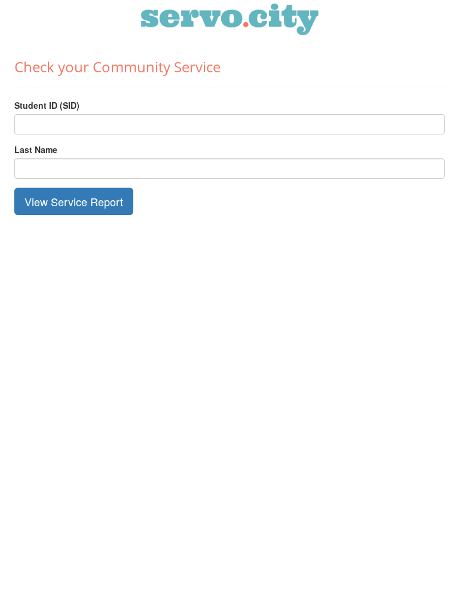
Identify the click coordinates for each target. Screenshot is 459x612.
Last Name (35, 149)
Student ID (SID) (46, 105)
